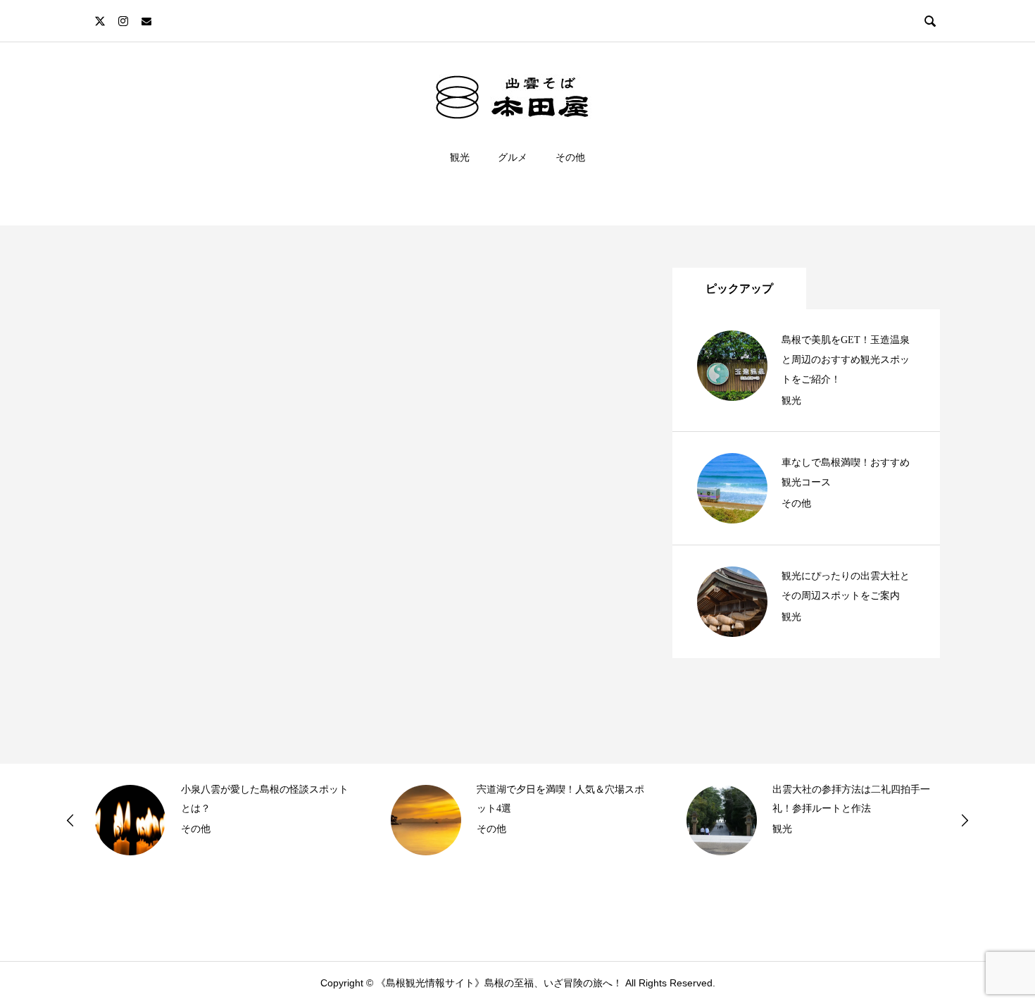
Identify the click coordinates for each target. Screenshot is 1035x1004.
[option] (222, 820)
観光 (460, 157)
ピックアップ (739, 289)
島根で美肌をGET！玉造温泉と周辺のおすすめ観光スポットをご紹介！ (846, 360)
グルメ (512, 157)
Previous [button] (70, 820)
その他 (570, 157)
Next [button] (965, 820)
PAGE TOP (998, 960)
